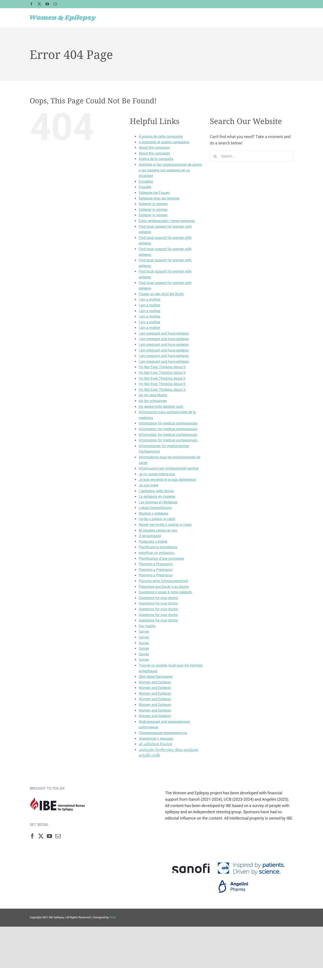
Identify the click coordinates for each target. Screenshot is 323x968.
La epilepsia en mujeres (157, 496)
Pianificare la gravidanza (158, 547)
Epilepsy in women (153, 204)
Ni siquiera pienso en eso (158, 530)
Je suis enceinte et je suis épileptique (167, 480)
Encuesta (146, 181)
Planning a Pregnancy (156, 564)
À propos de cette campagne (161, 136)
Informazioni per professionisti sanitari (169, 468)
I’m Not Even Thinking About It (162, 367)
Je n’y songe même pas (157, 474)
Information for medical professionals (168, 423)
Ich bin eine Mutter (153, 395)
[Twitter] (41, 836)
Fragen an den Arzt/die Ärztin (161, 294)
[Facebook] (32, 836)
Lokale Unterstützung (155, 508)
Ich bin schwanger (153, 401)
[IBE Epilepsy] (57, 800)
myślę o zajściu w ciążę (157, 519)
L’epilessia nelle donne (156, 491)
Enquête (145, 187)
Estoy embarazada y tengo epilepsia (167, 221)
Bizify (112, 917)
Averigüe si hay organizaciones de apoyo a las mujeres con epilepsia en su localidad (170, 170)
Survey (144, 631)
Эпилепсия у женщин (156, 738)
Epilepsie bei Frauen (154, 193)
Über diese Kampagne (155, 677)
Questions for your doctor (158, 598)
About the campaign (154, 148)
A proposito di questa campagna (164, 142)
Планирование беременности (163, 733)
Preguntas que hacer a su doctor (164, 587)
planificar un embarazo (156, 553)
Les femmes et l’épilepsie (158, 502)
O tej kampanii (150, 536)
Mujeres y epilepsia (153, 513)
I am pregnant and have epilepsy (164, 333)
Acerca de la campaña (156, 159)
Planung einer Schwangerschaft (163, 581)
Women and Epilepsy (155, 682)
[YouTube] (49, 836)
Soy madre (147, 626)
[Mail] (58, 836)
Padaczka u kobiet (153, 542)
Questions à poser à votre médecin (165, 592)
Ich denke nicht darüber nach (161, 407)
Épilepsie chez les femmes (159, 198)
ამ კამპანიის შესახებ (155, 744)
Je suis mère (148, 485)
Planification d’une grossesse (161, 558)
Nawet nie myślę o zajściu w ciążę (165, 525)
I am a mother (149, 299)
